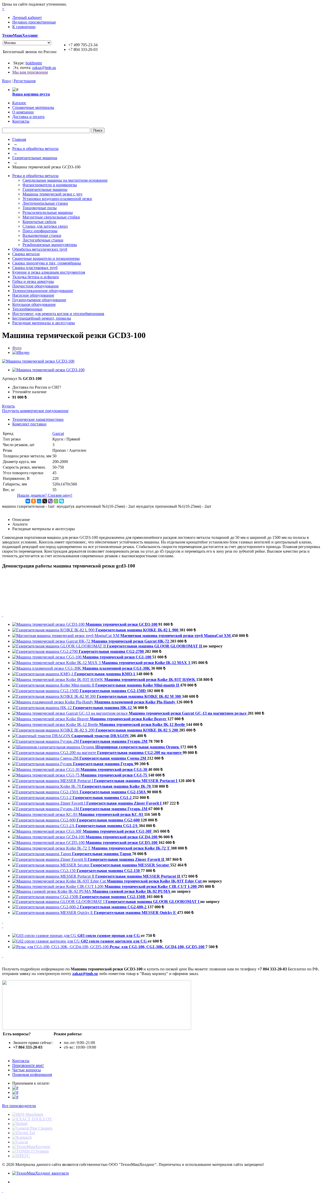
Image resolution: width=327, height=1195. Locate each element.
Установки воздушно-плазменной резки (57, 198)
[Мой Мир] (39, 501)
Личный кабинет (27, 17)
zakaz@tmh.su (44, 67)
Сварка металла (26, 254)
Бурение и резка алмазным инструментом (48, 272)
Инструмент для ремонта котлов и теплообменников (58, 313)
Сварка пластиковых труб (34, 267)
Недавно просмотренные (34, 22)
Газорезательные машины (34, 158)
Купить (8, 406)
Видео (23, 352)
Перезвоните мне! (28, 1065)
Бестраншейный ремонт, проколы (41, 318)
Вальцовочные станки (41, 235)
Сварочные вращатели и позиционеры (46, 258)
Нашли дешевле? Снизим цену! (44, 495)
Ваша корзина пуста (31, 94)
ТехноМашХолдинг (20, 35)
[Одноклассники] (33, 501)
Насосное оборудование (33, 295)
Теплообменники (27, 309)
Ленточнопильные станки (45, 203)
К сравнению (24, 27)
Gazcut (58, 433)
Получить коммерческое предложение (35, 411)
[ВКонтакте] (28, 501)
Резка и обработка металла (35, 148)
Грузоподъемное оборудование (39, 300)
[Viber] (50, 501)
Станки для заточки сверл (45, 226)
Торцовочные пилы (39, 208)
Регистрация (25, 81)
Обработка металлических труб (39, 249)
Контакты (20, 1061)
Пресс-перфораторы (39, 231)
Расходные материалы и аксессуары (43, 323)
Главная (19, 139)
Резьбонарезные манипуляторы (49, 244)
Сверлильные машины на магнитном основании (65, 180)
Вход (6, 81)
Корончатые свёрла (39, 221)
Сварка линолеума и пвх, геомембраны (46, 263)
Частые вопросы (26, 1070)
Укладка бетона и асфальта (35, 277)
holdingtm (34, 63)
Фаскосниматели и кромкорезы (49, 185)
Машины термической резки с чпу (52, 194)
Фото (16, 348)
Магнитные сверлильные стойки (51, 217)
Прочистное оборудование (35, 286)
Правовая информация (32, 1074)
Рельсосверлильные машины (47, 212)
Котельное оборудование (34, 304)
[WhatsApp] (56, 501)
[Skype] (61, 501)
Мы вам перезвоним (30, 72)
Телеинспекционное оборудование (42, 290)
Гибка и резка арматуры (33, 281)
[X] (44, 501)
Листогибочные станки (42, 240)
